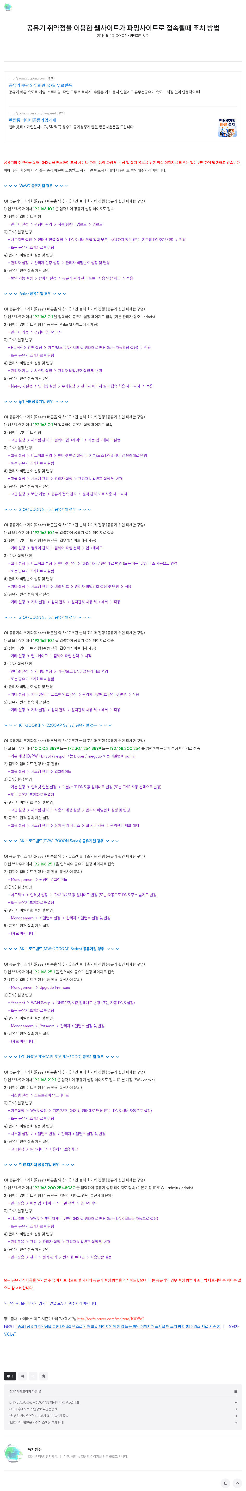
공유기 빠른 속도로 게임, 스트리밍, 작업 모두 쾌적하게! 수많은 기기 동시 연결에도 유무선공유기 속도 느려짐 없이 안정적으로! (104, 92)
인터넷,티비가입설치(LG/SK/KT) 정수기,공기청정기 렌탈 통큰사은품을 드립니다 (71, 127)
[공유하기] (22, 1376)
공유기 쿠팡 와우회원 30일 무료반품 (40, 85)
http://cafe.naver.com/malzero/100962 (110, 1318)
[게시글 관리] (33, 1376)
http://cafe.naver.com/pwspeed (32, 113)
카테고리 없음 (139, 35)
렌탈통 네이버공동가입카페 (32, 120)
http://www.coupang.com (27, 78)
